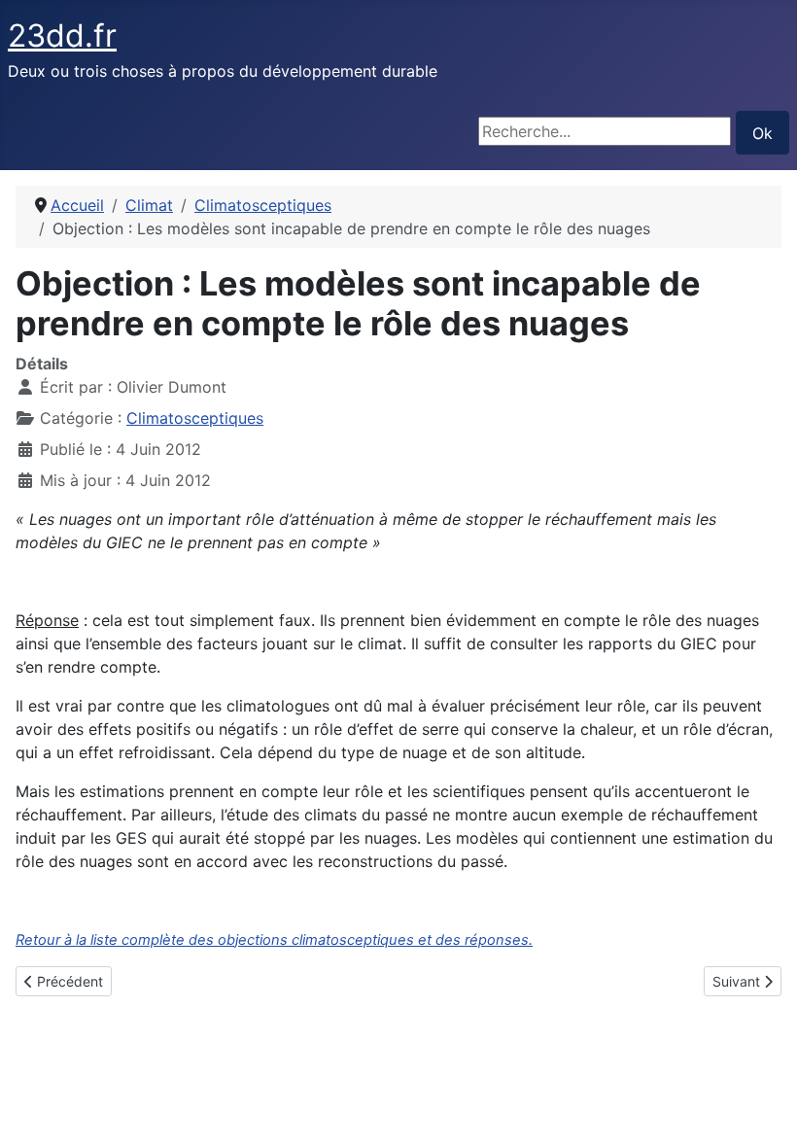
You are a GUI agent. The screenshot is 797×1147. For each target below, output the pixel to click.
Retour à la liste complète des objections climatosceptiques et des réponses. (274, 940)
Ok (762, 133)
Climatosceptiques (194, 418)
